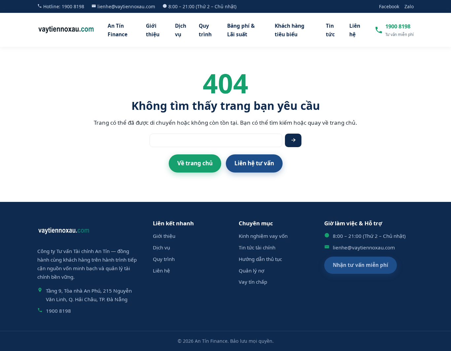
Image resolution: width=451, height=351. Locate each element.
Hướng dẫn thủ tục (260, 259)
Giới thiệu (152, 30)
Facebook (389, 6)
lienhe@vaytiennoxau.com (126, 6)
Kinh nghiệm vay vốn (263, 236)
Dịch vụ (180, 30)
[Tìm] (293, 140)
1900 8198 (73, 6)
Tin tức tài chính (257, 247)
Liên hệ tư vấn (254, 163)
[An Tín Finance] (66, 29)
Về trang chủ (195, 163)
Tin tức (330, 30)
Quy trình (205, 30)
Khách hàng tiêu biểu (289, 30)
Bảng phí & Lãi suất (241, 30)
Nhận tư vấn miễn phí (360, 265)
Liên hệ (354, 30)
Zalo (409, 6)
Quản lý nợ (251, 270)
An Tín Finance (117, 30)
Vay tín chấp (253, 281)
